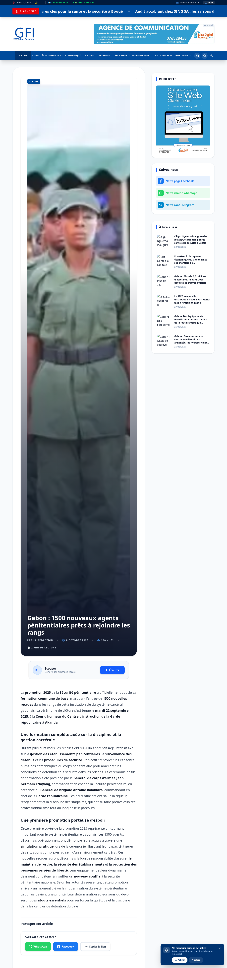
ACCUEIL (22, 55)
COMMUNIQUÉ (73, 55)
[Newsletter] (197, 56)
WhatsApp (40, 946)
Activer (181, 960)
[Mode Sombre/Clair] (212, 56)
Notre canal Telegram (180, 205)
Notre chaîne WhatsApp (181, 193)
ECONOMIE (105, 55)
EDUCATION (121, 55)
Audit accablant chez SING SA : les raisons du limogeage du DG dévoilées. (132, 11)
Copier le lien (97, 946)
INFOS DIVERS (180, 55)
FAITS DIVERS (162, 55)
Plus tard (195, 960)
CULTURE (90, 55)
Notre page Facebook (180, 181)
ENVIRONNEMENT (141, 55)
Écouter (114, 670)
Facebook (68, 946)
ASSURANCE (54, 55)
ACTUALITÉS (37, 55)
